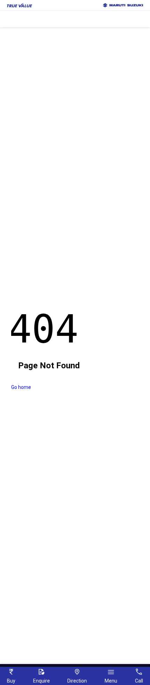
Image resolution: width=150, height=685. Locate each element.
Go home (21, 387)
